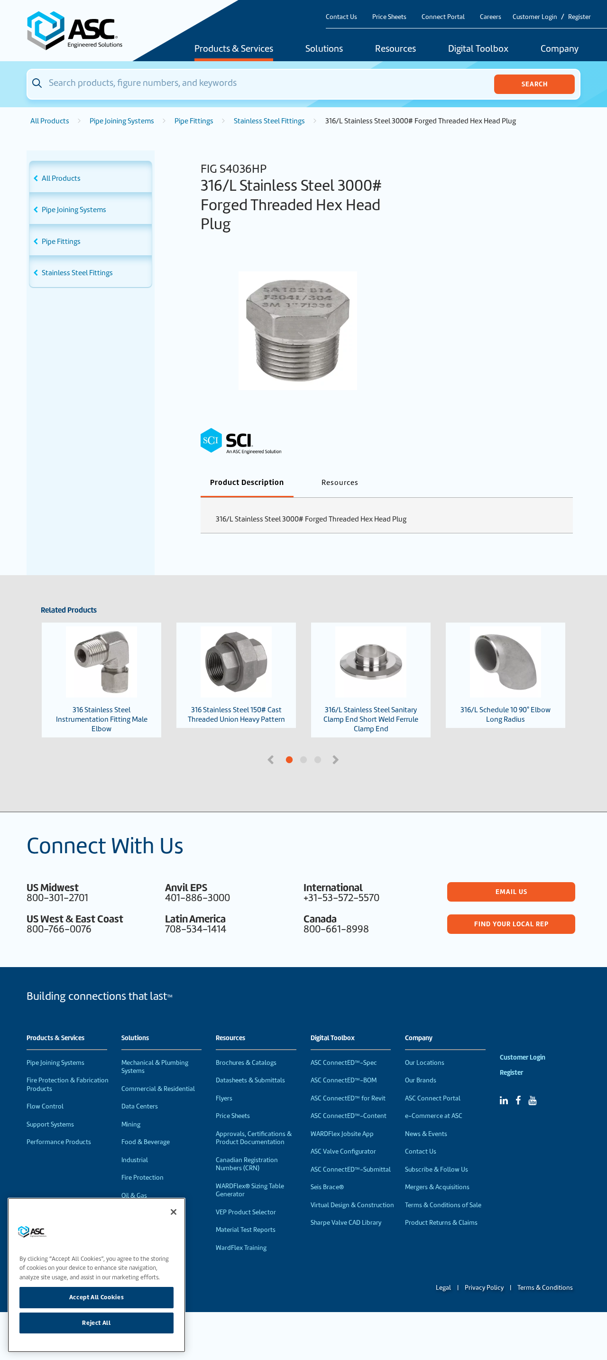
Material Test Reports (246, 1230)
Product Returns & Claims (441, 1223)
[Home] (80, 31)
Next (336, 758)
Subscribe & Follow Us (436, 1169)
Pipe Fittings (194, 121)
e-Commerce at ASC (433, 1116)
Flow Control (45, 1106)
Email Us (511, 891)
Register (579, 17)
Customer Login (535, 17)
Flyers (224, 1098)
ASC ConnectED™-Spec (344, 1063)
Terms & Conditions (545, 1288)
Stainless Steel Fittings (269, 121)
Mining (130, 1124)
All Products (49, 121)
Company (560, 49)
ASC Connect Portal (432, 1098)
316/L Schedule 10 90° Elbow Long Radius (505, 714)
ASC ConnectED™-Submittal (351, 1169)
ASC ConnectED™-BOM (344, 1080)
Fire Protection (142, 1178)
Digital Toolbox (478, 49)
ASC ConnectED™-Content (348, 1116)
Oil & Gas (134, 1196)
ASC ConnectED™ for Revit (348, 1098)
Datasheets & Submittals (250, 1080)
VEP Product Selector (246, 1212)
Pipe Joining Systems (122, 121)
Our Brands (420, 1080)
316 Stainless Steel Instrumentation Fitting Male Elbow (101, 719)
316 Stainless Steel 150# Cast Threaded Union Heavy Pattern (236, 714)
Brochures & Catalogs (246, 1063)
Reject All (96, 1323)
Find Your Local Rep (511, 924)
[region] (96, 1275)
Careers (490, 17)
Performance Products (59, 1142)
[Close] (173, 1212)
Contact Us (341, 17)
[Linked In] (504, 1100)
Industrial (134, 1160)
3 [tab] (353, 760)
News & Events (426, 1134)
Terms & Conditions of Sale (443, 1205)
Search (535, 84)
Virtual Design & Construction (352, 1205)
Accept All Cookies (96, 1297)
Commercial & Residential (158, 1089)
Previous (271, 758)
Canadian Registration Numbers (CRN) (247, 1164)
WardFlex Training (241, 1248)
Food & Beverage (145, 1142)
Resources (395, 49)
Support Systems (50, 1124)
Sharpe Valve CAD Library (346, 1223)
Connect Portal (443, 17)
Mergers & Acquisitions (437, 1187)
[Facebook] (518, 1100)
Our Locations (424, 1063)
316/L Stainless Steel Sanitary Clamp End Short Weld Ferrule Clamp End (370, 719)
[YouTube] (532, 1100)
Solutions (324, 49)
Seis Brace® (327, 1187)
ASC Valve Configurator (343, 1151)
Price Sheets (389, 17)
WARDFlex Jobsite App (342, 1134)
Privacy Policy (484, 1288)
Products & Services (233, 49)
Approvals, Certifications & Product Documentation (254, 1138)
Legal (443, 1288)
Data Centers (139, 1106)
